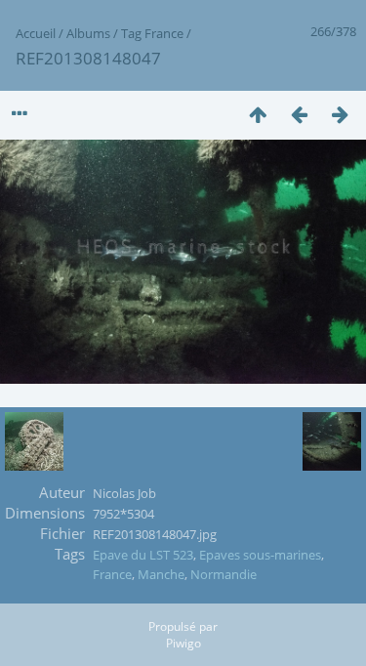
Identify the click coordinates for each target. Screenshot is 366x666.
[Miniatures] (257, 114)
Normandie (223, 574)
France (163, 33)
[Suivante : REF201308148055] (339, 114)
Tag (131, 33)
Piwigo (183, 643)
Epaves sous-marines (260, 554)
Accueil (36, 33)
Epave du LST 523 (143, 554)
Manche (161, 574)
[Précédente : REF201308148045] (298, 114)
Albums (88, 33)
